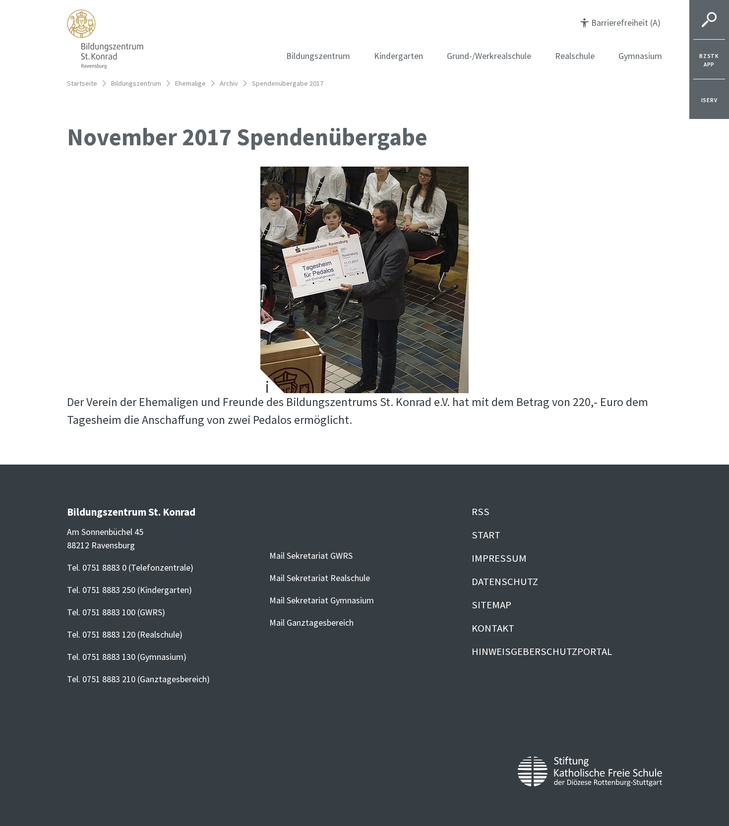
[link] (709, 59)
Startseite (82, 83)
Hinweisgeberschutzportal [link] (542, 651)
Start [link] (486, 535)
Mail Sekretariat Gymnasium (321, 600)
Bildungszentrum (136, 83)
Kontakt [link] (493, 628)
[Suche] (709, 20)
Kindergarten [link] (398, 55)
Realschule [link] (575, 55)
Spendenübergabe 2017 (287, 83)
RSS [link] (480, 511)
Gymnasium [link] (640, 55)
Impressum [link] (499, 558)
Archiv (229, 83)
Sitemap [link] (491, 604)
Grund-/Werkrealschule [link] (489, 55)
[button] (620, 22)
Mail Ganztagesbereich (311, 622)
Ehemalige (190, 83)
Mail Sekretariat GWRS (311, 555)
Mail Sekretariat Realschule (319, 578)
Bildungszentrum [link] (318, 55)
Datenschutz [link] (505, 581)
